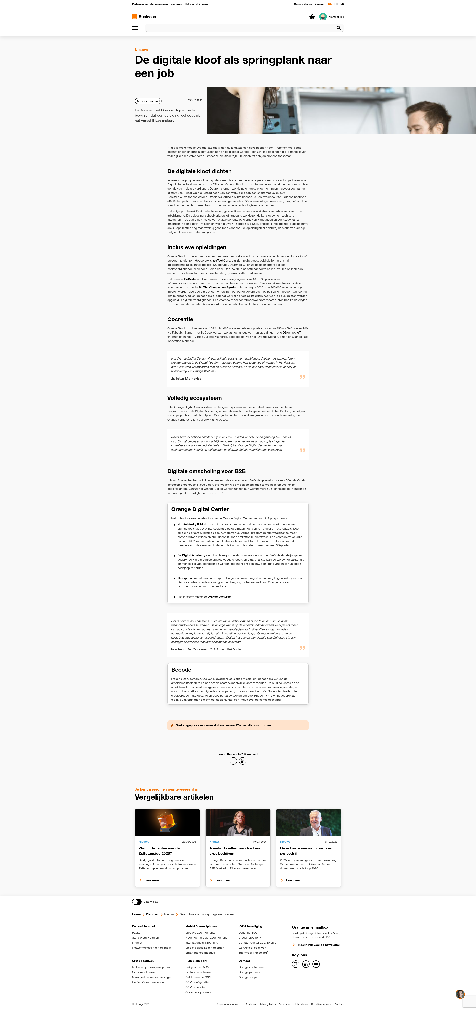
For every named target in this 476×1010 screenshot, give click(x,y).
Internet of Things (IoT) (253, 952)
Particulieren (140, 4)
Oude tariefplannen (198, 992)
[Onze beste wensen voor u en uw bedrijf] (308, 822)
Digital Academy (193, 555)
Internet (137, 942)
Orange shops (248, 977)
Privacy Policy (267, 1004)
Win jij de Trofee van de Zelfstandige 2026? (159, 851)
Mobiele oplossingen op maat (151, 967)
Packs (136, 932)
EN (342, 4)
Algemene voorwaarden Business (237, 1004)
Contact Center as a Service (257, 942)
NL (330, 4)
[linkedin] (306, 964)
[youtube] (316, 964)
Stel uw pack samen (145, 937)
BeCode (190, 279)
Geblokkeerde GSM (198, 977)
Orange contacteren (252, 967)
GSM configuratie (197, 982)
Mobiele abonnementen (201, 932)
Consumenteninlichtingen (293, 1004)
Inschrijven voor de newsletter (319, 945)
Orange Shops (303, 4)
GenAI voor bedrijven (252, 947)
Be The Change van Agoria (217, 287)
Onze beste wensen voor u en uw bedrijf (306, 851)
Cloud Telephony (250, 937)
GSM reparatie (195, 987)
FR (336, 4)
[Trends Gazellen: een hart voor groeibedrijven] (238, 822)
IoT (298, 332)
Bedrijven (176, 4)
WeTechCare (221, 260)
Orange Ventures (219, 596)
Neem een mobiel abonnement (206, 937)
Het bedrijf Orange (196, 4)
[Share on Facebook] (233, 761)
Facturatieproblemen (199, 972)
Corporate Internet (144, 972)
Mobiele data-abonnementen (204, 947)
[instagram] (295, 964)
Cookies (339, 1004)
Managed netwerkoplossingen (152, 977)
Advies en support (148, 101)
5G (285, 332)
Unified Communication (148, 982)
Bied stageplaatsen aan (192, 725)
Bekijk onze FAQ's (197, 967)
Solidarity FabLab (195, 524)
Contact (319, 4)
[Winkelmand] (312, 16)
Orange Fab (186, 578)
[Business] (135, 28)
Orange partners (249, 972)
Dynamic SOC (248, 932)
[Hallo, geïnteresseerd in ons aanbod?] (460, 994)
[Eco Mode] (137, 902)
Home (136, 914)
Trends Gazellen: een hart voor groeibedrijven (236, 851)
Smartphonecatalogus (200, 952)
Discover (152, 914)
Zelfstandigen (159, 4)
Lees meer (152, 880)
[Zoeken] (338, 28)
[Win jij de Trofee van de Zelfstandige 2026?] (167, 822)
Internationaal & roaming (201, 942)
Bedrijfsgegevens (321, 1004)
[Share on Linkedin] (242, 761)
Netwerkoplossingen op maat (151, 947)
